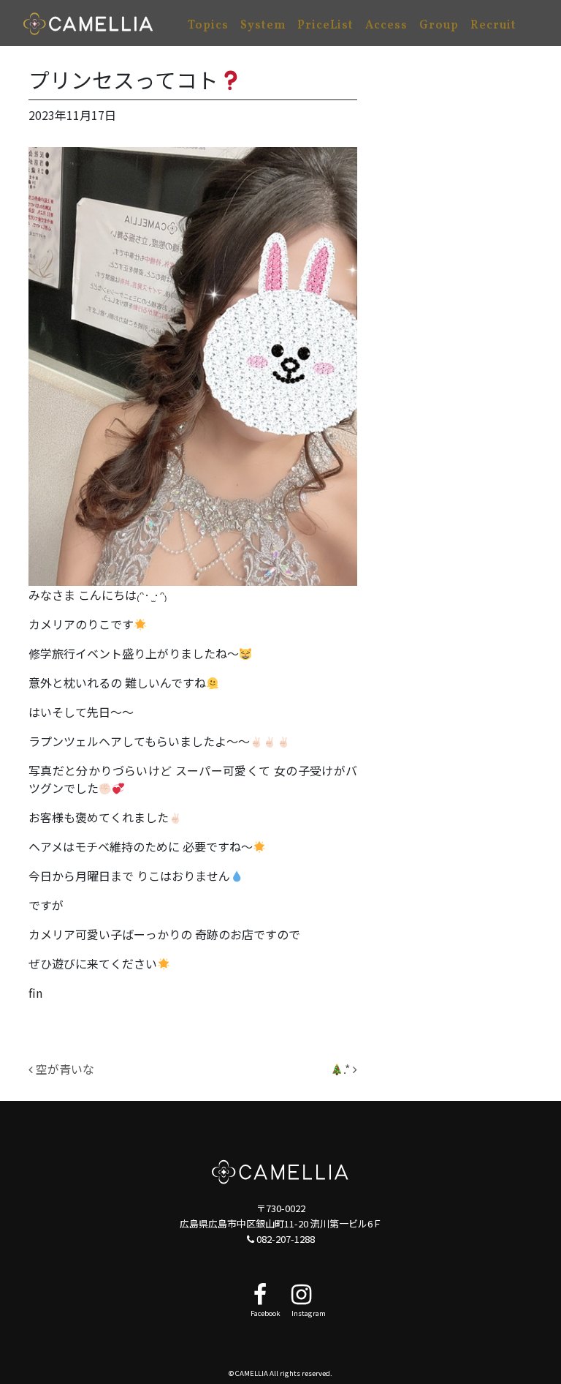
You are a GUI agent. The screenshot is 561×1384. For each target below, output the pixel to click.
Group (439, 26)
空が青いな (63, 1069)
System (263, 26)
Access (386, 26)
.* (348, 1069)
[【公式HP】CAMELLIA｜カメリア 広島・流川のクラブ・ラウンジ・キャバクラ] (88, 23)
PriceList (325, 26)
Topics (208, 26)
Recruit (493, 26)
